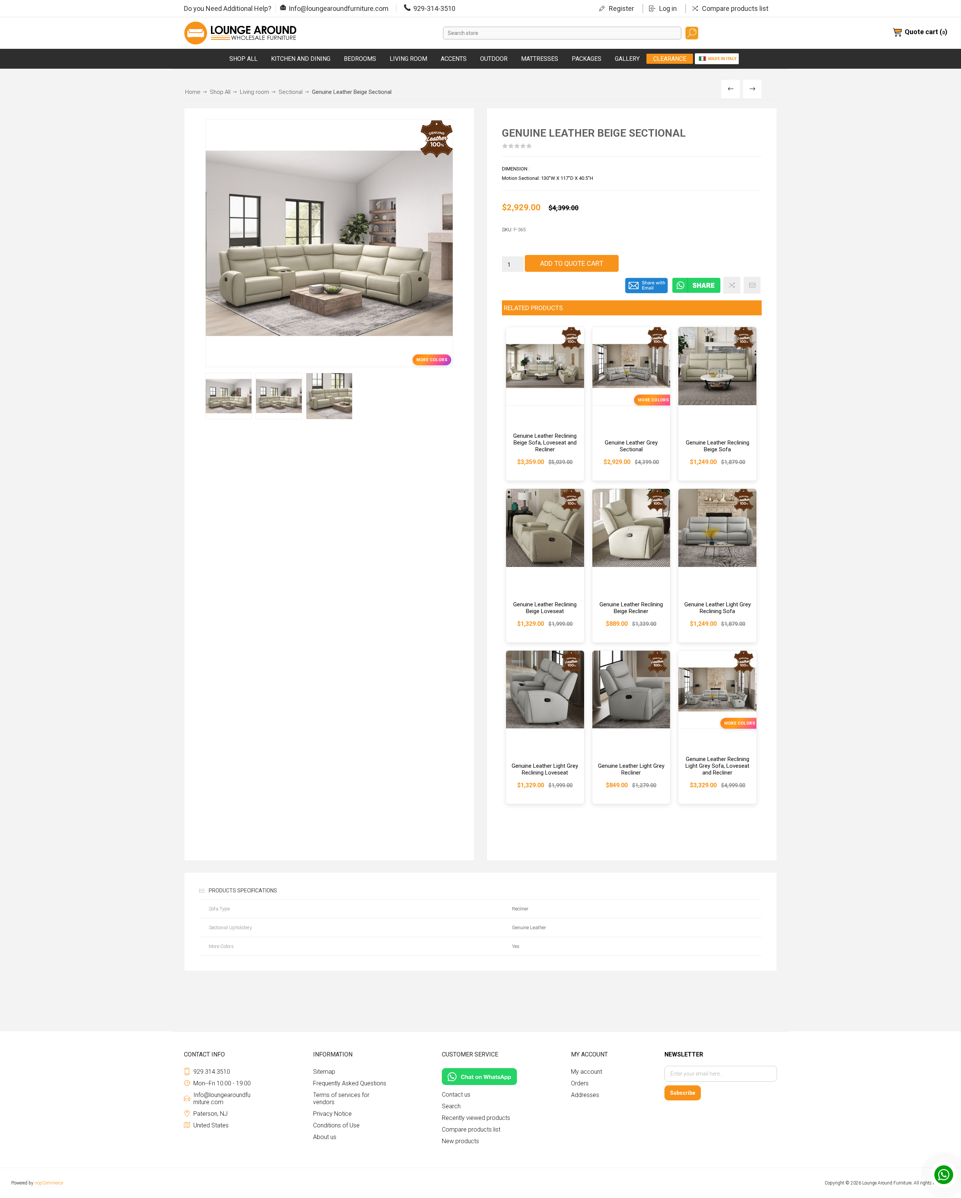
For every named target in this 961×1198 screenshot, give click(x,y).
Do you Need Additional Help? (227, 8)
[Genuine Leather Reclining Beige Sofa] (717, 404)
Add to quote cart (571, 263)
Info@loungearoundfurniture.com (339, 8)
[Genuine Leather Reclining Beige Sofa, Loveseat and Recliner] (545, 404)
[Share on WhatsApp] (696, 291)
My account (586, 1071)
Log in (668, 8)
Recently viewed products (476, 1117)
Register (621, 8)
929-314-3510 (434, 8)
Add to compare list (731, 285)
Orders (580, 1083)
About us (324, 1137)
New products (460, 1141)
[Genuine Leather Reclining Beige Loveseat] (545, 565)
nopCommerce (49, 1183)
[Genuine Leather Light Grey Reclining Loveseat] (545, 727)
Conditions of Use (336, 1125)
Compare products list (735, 8)
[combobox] (562, 33)
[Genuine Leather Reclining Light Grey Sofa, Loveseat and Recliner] (717, 727)
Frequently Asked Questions (349, 1083)
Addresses (585, 1095)
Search (691, 33)
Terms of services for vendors (341, 1098)
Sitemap (324, 1071)
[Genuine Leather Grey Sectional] (631, 404)
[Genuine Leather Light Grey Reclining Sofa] (717, 565)
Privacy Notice (332, 1113)
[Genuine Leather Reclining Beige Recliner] (631, 565)
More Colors (431, 359)
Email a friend (752, 285)
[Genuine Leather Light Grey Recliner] (631, 727)
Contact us (456, 1094)
